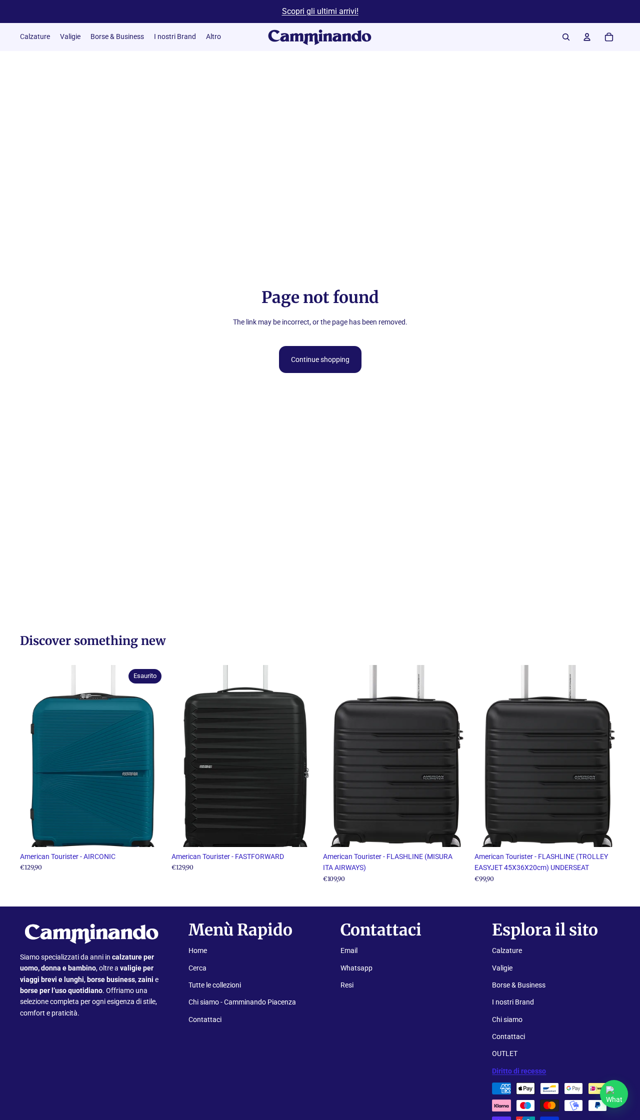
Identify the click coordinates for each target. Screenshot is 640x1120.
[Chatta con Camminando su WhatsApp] (614, 1094)
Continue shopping (320, 360)
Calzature (507, 950)
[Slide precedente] (35, 756)
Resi (347, 985)
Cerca (197, 968)
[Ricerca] (566, 37)
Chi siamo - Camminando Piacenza (242, 1002)
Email (349, 950)
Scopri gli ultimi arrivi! (320, 11)
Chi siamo (507, 1020)
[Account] (587, 37)
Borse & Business (519, 985)
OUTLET (505, 1054)
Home (197, 950)
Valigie (502, 968)
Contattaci (205, 1020)
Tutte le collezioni (214, 985)
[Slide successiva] (151, 756)
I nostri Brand (513, 1002)
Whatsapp (356, 968)
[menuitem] (213, 37)
